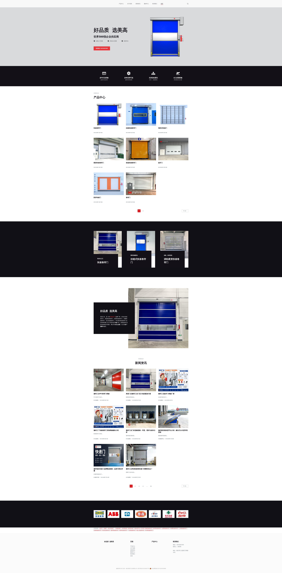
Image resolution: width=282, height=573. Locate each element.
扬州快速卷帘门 (115, 530)
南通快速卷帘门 (174, 528)
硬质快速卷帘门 (99, 163)
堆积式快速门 (162, 128)
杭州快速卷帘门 (157, 528)
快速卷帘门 (97, 128)
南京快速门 (111, 528)
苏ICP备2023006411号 (143, 568)
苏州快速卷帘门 (149, 530)
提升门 (160, 163)
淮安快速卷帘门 (106, 530)
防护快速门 (97, 197)
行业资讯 (96, 400)
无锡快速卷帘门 (149, 528)
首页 (162, 3)
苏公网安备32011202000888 (158, 568)
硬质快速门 (131, 528)
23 (151, 486)
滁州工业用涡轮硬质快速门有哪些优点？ (139, 469)
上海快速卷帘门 (183, 528)
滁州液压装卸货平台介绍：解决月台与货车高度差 (173, 431)
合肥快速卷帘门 (166, 528)
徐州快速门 (125, 528)
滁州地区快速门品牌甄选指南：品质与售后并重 (108, 470)
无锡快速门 (118, 528)
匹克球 (142, 528)
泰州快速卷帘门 (123, 530)
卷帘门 (128, 197)
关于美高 (129, 3)
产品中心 (121, 3)
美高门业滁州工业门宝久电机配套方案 (138, 394)
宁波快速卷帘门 (132, 530)
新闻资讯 (138, 3)
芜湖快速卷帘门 (98, 530)
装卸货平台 (161, 438)
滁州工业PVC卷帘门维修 (101, 394)
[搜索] (187, 3)
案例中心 (146, 3)
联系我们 (154, 3)
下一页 (184, 210)
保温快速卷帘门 (131, 163)
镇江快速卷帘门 (141, 530)
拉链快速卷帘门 (131, 128)
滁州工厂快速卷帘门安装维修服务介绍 (106, 430)
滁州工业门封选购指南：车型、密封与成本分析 (140, 431)
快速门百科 (97, 477)
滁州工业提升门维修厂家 (166, 394)
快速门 (105, 528)
